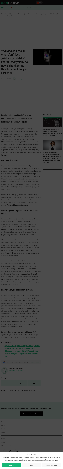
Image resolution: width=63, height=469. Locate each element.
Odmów (31, 465)
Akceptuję (11, 465)
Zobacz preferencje (52, 465)
